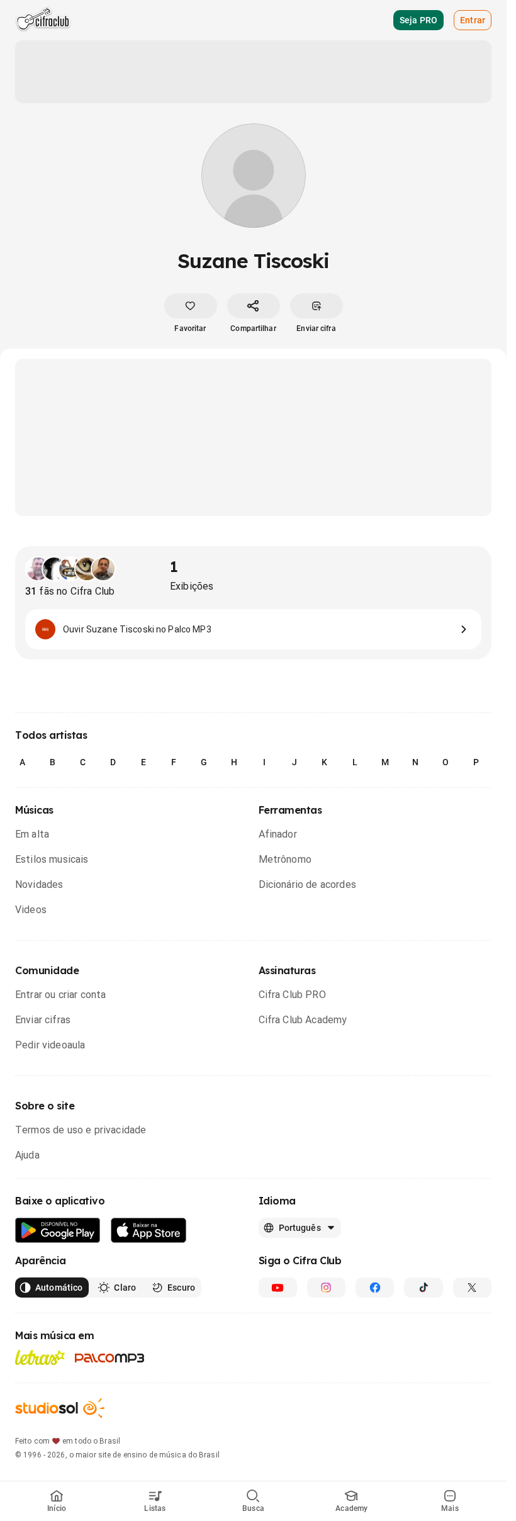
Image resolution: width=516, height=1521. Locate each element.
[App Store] (149, 1230)
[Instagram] (326, 1287)
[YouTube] (278, 1287)
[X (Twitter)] (472, 1287)
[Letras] (40, 1357)
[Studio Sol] (59, 1408)
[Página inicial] (43, 20)
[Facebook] (375, 1287)
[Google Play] (58, 1230)
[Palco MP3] (110, 1358)
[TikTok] (423, 1287)
